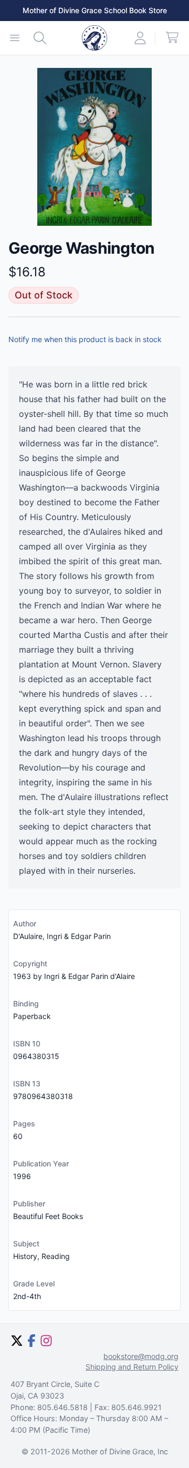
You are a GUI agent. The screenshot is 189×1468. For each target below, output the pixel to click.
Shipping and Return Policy (132, 1366)
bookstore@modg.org (140, 1356)
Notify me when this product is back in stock (85, 339)
